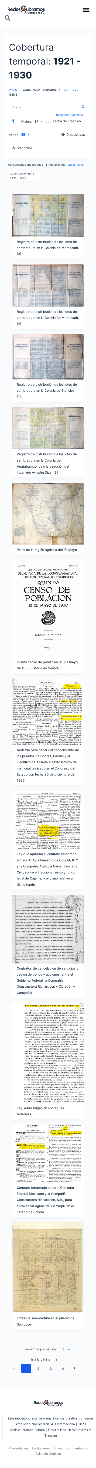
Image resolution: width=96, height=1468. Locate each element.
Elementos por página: (40, 1349)
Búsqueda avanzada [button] (70, 114)
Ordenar (27, 121)
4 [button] (63, 1369)
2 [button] (38, 1369)
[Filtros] (14, 121)
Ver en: (14, 135)
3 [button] (51, 1369)
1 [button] (26, 1369)
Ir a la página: (41, 1359)
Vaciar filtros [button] (76, 164)
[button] (86, 10)
